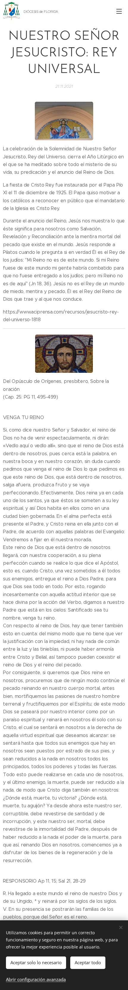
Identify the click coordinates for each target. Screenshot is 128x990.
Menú (119, 11)
